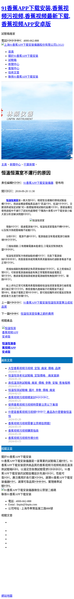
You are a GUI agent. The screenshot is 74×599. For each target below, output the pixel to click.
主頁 (4, 164)
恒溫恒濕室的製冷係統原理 (24, 547)
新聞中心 (13, 64)
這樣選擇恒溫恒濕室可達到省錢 (27, 543)
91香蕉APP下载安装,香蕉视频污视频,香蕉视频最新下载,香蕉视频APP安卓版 (35, 16)
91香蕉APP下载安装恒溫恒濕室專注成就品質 (35, 534)
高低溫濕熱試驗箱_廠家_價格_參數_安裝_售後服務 (39, 382)
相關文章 (6, 448)
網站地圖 (26, 584)
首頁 (11, 51)
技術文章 (13, 72)
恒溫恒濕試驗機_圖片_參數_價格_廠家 (31, 390)
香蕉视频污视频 (24, 569)
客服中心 (13, 68)
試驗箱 (12, 60)
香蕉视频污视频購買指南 (23, 430)
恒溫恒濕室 (12, 200)
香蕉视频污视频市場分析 (23, 437)
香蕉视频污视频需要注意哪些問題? (29, 423)
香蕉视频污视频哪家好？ (29, 397)
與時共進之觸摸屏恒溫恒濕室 (26, 538)
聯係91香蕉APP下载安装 (23, 76)
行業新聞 (29, 164)
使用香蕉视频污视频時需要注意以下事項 (33, 404)
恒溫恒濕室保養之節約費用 (37, 313)
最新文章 (6, 360)
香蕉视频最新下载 (47, 569)
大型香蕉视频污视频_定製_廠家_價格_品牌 (34, 368)
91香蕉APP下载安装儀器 (38, 182)
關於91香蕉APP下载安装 (23, 55)
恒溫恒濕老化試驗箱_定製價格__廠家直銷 (33, 375)
